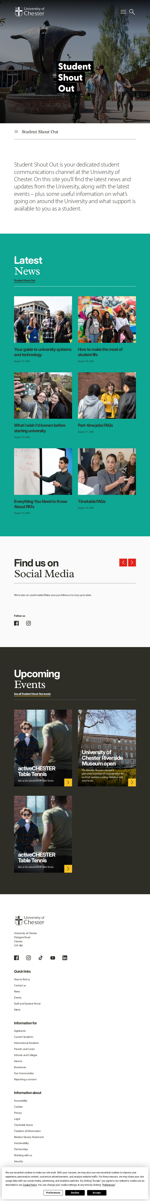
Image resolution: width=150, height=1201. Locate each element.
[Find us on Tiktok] (40, 957)
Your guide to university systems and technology (42, 352)
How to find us (22, 979)
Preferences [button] (109, 1185)
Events (17, 997)
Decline (75, 1192)
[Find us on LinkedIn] (64, 957)
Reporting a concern (25, 1079)
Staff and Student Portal (27, 1003)
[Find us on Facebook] (16, 623)
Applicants (20, 1031)
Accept (97, 1192)
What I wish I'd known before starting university (39, 428)
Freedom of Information (27, 1131)
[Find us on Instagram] (28, 623)
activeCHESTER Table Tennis (36, 771)
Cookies (18, 1106)
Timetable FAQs (91, 501)
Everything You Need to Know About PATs (40, 504)
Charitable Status (23, 1125)
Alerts (17, 1009)
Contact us (20, 985)
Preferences (53, 1192)
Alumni (18, 1061)
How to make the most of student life (100, 352)
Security (18, 1161)
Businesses (20, 1067)
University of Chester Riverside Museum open (102, 758)
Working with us (23, 1155)
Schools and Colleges (25, 1055)
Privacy (18, 1113)
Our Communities (24, 1073)
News (17, 991)
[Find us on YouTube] (52, 957)
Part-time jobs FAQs (95, 425)
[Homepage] (29, 12)
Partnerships (21, 1149)
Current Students (23, 1037)
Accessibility (20, 1100)
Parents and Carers (24, 1049)
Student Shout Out (24, 280)
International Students (26, 1043)
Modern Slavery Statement (29, 1137)
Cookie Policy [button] (30, 1185)
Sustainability (21, 1143)
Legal (17, 1119)
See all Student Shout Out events (32, 694)
